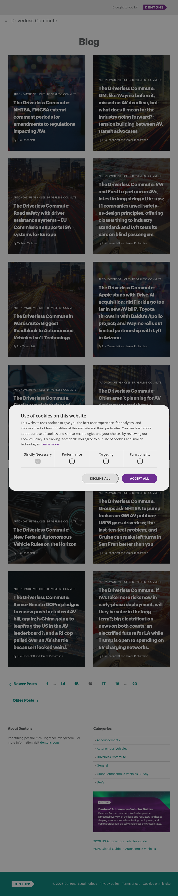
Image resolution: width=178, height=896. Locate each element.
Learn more (50, 444)
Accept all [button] (139, 478)
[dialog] (89, 448)
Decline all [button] (100, 478)
